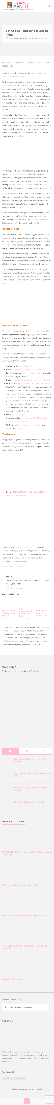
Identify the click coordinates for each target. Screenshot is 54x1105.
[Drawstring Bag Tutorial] (27, 965)
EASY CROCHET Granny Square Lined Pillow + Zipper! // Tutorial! (27, 853)
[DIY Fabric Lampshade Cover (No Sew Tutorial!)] (27, 902)
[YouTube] (16, 1078)
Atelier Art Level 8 (25, 366)
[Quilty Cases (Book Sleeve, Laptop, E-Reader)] (7, 762)
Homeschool (19, 63)
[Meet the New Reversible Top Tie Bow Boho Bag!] (7, 776)
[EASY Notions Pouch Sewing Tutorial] (27, 871)
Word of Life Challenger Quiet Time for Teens (29, 369)
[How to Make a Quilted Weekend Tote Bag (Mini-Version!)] (27, 932)
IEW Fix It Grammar (30, 373)
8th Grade (14, 38)
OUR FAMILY (11, 1061)
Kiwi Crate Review (41, 611)
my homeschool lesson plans (20, 184)
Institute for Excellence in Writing (27, 425)
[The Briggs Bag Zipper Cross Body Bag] (7, 805)
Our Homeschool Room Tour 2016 (25, 613)
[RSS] (24, 1078)
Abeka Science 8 (27, 418)
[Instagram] (8, 1078)
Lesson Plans (7, 66)
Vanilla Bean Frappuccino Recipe (8, 613)
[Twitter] (20, 1078)
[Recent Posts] (10, 751)
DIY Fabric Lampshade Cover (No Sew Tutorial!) (24, 915)
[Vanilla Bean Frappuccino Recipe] (10, 603)
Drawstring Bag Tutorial (13, 979)
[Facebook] (4, 1078)
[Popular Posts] (27, 751)
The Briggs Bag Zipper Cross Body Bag (30, 802)
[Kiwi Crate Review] (44, 603)
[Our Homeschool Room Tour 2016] (27, 602)
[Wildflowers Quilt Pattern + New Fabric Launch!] (7, 791)
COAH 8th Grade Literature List (28, 383)
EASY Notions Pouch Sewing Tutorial (19, 885)
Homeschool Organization (37, 63)
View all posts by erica (14, 588)
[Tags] (43, 751)
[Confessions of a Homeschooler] (18, 6)
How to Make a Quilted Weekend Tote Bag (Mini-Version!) (25, 947)
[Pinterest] (12, 1078)
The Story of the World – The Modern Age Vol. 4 (32, 380)
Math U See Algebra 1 (20, 414)
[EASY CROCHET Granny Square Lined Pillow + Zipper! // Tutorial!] (27, 838)
